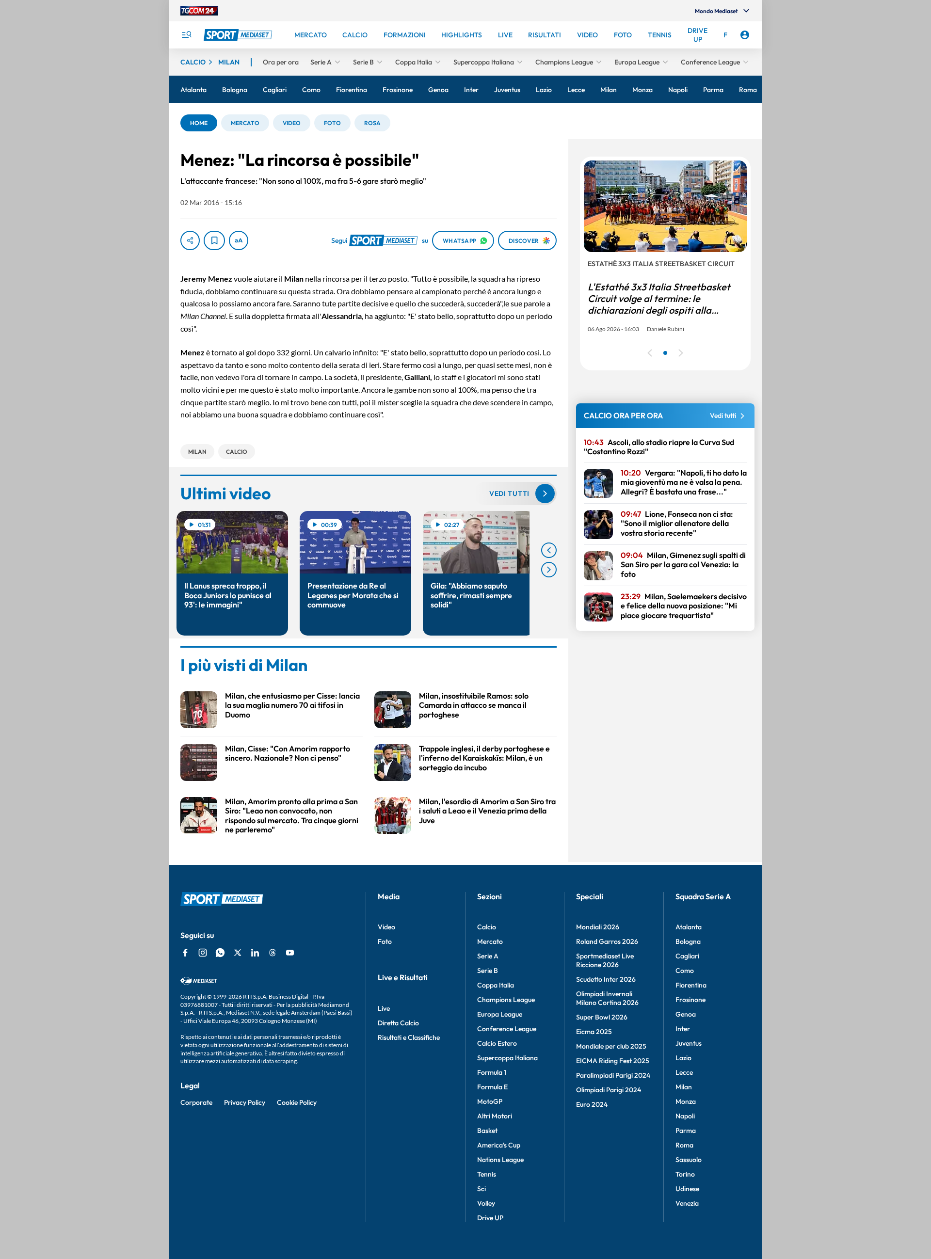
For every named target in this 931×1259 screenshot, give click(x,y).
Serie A (487, 956)
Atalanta (688, 927)
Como (684, 970)
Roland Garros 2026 (607, 941)
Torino (685, 1174)
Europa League (499, 1014)
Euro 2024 (592, 1104)
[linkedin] (255, 952)
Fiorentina (690, 985)
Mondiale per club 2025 (611, 1046)
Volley (486, 1203)
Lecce (684, 1072)
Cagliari (687, 956)
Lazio (683, 1057)
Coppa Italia (495, 985)
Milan (683, 1087)
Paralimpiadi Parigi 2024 (613, 1075)
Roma (684, 1145)
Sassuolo (688, 1159)
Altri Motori (494, 1116)
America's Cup (498, 1145)
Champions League (506, 999)
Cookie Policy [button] (297, 1102)
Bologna (688, 941)
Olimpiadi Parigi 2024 (608, 1089)
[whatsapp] (220, 952)
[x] (237, 952)
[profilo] (744, 35)
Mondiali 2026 (597, 927)
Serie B (487, 970)
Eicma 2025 (594, 1031)
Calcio (486, 927)
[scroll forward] (549, 569)
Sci (481, 1188)
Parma (685, 1130)
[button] (198, 122)
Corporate (196, 1102)
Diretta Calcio (398, 1023)
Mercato (490, 941)
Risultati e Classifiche (409, 1037)
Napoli (685, 1116)
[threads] (272, 952)
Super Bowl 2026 (601, 1017)
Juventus (688, 1043)
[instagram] (203, 952)
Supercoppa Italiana (507, 1057)
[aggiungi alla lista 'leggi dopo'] (214, 240)
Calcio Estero (497, 1043)
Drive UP (490, 1217)
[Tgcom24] (199, 11)
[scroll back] (549, 550)
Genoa (685, 1014)
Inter (682, 1028)
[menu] (186, 35)
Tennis (486, 1174)
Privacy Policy (244, 1102)
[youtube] (290, 952)
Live (384, 1008)
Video (386, 927)
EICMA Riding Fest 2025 (612, 1060)
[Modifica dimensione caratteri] (238, 240)
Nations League (500, 1159)
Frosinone (690, 999)
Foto (385, 941)
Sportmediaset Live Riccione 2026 (605, 960)
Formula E (492, 1087)
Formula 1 (491, 1072)
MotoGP (489, 1101)
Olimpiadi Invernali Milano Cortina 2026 (607, 998)
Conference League (506, 1028)
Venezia (687, 1203)
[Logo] (239, 35)
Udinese (687, 1188)
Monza (685, 1101)
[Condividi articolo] (190, 240)
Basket (487, 1130)
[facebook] (185, 952)
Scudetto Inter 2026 (606, 979)
